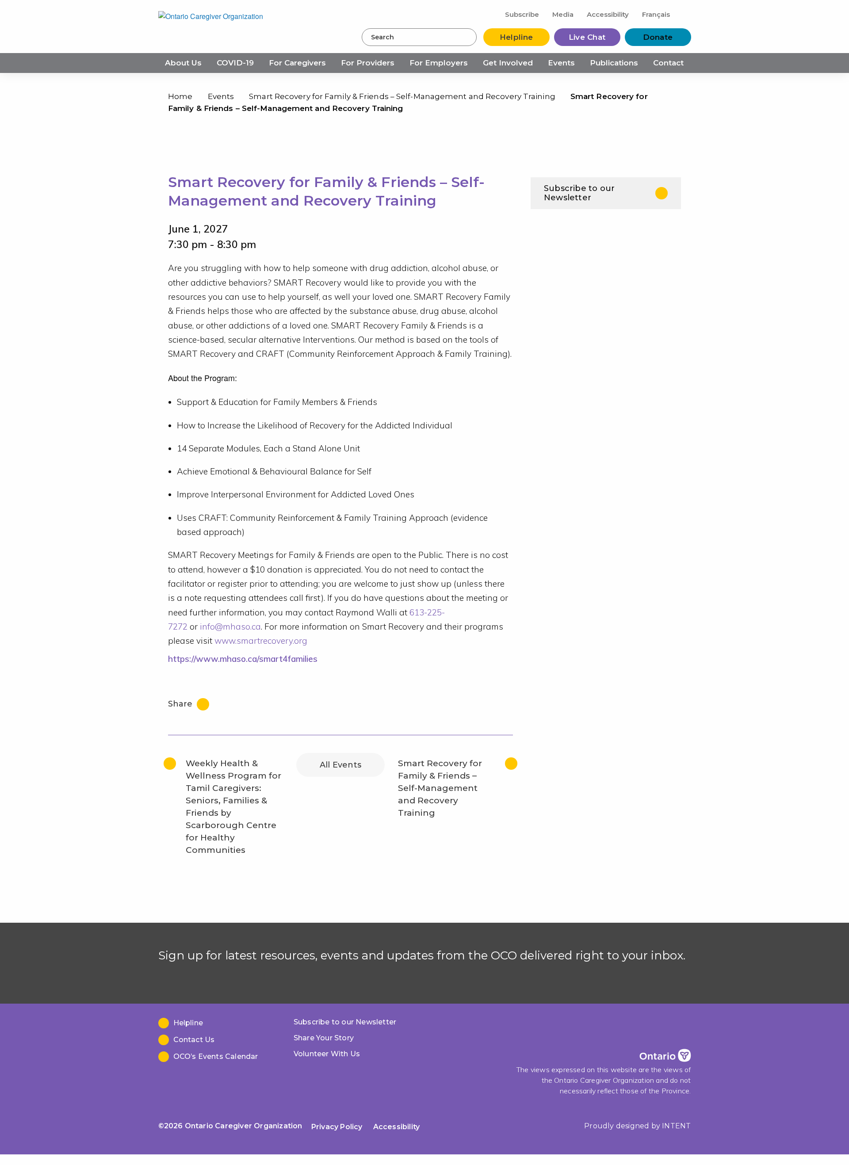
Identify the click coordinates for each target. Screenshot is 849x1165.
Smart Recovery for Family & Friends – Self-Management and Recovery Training (402, 96)
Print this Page (672, 98)
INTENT (676, 1126)
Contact (668, 62)
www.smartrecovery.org (260, 640)
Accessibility (608, 14)
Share (181, 704)
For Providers (367, 62)
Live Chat (587, 37)
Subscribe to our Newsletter (579, 192)
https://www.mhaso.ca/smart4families (242, 658)
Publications (614, 62)
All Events (340, 765)
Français (656, 14)
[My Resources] (684, 14)
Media (563, 14)
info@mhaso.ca (230, 626)
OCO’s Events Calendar (215, 1056)
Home (180, 96)
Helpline (516, 37)
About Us (183, 62)
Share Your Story (324, 1038)
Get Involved (508, 62)
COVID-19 (235, 62)
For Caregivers (297, 62)
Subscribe (522, 14)
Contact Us (194, 1039)
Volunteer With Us (327, 1054)
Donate (658, 37)
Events (561, 62)
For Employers (438, 62)
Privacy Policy (337, 1127)
